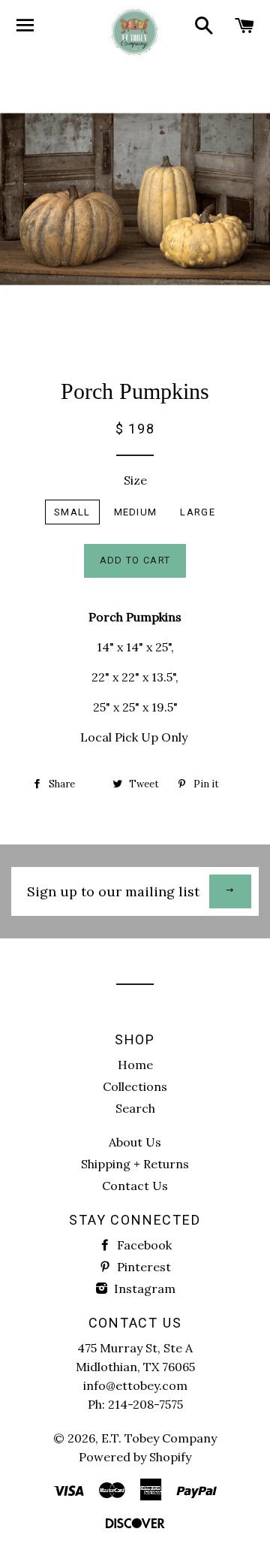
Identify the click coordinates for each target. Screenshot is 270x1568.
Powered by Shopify (135, 1456)
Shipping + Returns (135, 1163)
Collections (135, 1086)
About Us (135, 1142)
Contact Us (135, 1185)
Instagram (143, 1288)
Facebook (143, 1244)
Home (135, 1064)
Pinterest (142, 1266)
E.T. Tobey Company (159, 1438)
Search (135, 1108)
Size (135, 480)
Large (197, 512)
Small (72, 512)
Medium (136, 512)
